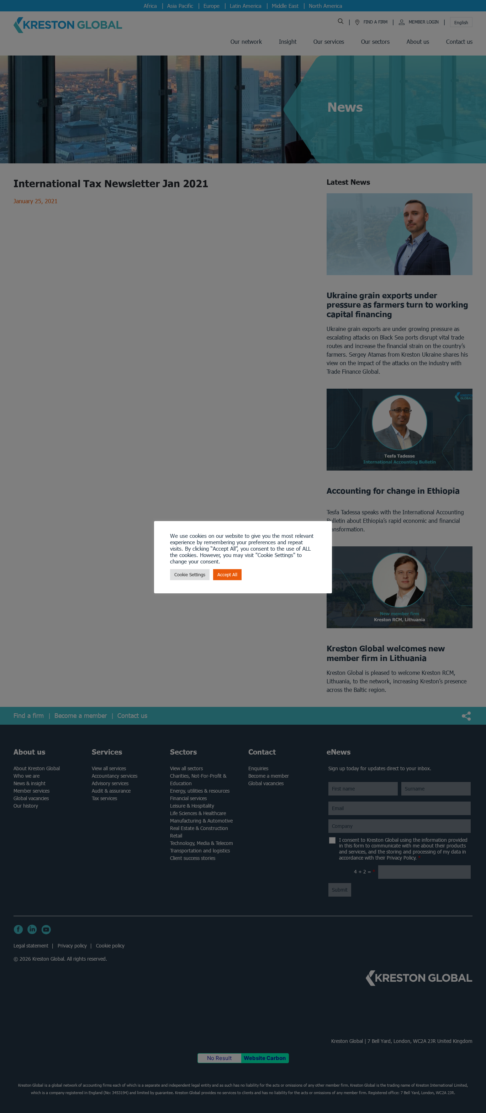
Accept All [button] (227, 574)
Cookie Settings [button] (189, 574)
